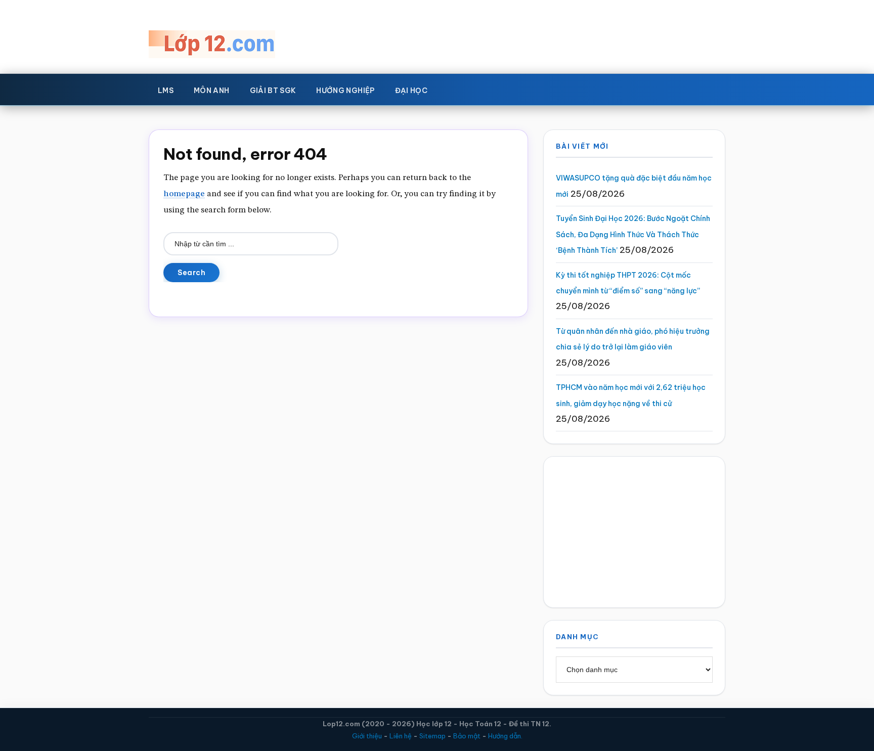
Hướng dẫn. (505, 736)
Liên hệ (400, 736)
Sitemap (432, 736)
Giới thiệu (367, 736)
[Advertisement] (634, 532)
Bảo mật (466, 736)
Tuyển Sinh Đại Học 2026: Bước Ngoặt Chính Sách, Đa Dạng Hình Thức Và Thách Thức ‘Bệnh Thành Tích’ (633, 234)
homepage (184, 194)
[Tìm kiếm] (452, 88)
